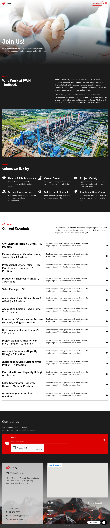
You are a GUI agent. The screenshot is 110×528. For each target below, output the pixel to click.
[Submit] (104, 440)
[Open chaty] (104, 522)
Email (13, 438)
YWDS (73, 526)
